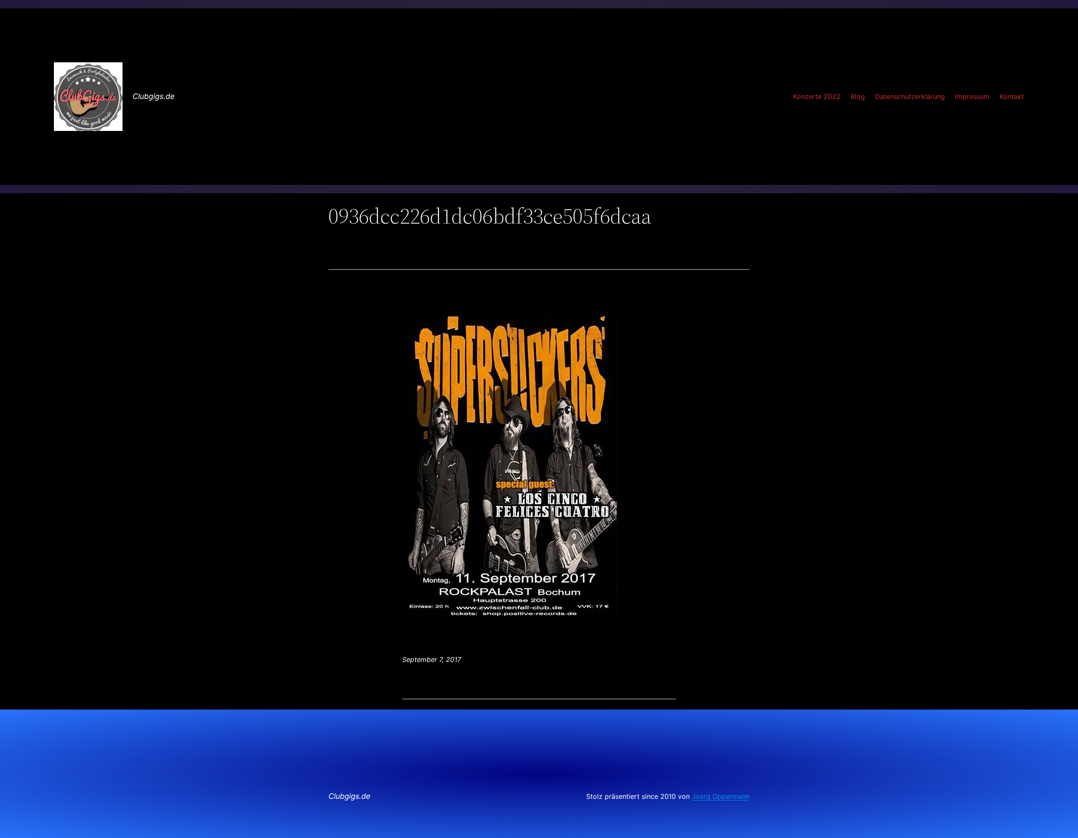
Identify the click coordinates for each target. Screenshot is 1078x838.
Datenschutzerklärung (910, 96)
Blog (858, 96)
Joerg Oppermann (721, 796)
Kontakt (1012, 96)
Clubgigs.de (154, 96)
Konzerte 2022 (817, 96)
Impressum (972, 96)
